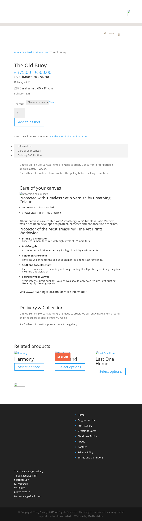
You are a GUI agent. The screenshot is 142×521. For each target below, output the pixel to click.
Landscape (56, 136)
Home (17, 52)
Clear (52, 102)
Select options (29, 367)
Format (20, 104)
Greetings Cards (87, 430)
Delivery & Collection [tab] (30, 155)
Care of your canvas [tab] (29, 150)
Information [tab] (25, 146)
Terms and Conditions (90, 457)
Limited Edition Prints (35, 52)
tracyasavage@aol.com (27, 496)
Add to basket (29, 122)
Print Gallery (85, 425)
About (81, 441)
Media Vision (95, 516)
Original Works (86, 420)
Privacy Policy (85, 452)
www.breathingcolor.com (42, 292)
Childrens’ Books (87, 436)
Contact (82, 447)
